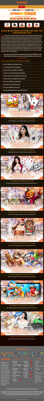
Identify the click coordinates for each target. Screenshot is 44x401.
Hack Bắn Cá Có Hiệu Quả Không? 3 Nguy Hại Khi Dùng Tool (22, 274)
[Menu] (1, 2)
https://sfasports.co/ (39, 366)
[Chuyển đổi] (2, 64)
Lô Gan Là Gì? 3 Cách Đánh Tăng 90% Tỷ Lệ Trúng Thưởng (22, 336)
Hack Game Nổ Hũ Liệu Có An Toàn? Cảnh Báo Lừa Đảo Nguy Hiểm (22, 212)
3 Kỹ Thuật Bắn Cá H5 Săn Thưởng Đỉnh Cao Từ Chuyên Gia (22, 305)
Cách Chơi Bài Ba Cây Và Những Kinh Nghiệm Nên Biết (22, 181)
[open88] (22, 3)
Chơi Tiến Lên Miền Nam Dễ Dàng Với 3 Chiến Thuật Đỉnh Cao (22, 118)
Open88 (36, 362)
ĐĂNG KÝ (21, 6)
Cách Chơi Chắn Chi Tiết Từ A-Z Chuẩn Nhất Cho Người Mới (22, 149)
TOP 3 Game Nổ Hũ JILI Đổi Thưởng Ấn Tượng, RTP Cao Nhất (22, 243)
